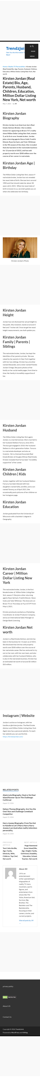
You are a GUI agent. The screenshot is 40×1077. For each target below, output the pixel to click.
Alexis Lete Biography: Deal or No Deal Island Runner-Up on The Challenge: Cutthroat (19, 797)
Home (5, 66)
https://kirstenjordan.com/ (13, 737)
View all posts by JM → (26, 921)
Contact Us (7, 1017)
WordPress (15, 1032)
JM (16, 104)
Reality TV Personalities (16, 66)
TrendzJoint (17, 48)
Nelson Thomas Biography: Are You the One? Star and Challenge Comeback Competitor (19, 811)
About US (6, 1006)
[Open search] (32, 46)
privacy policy (8, 986)
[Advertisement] (20, 21)
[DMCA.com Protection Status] (9, 998)
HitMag (25, 1032)
